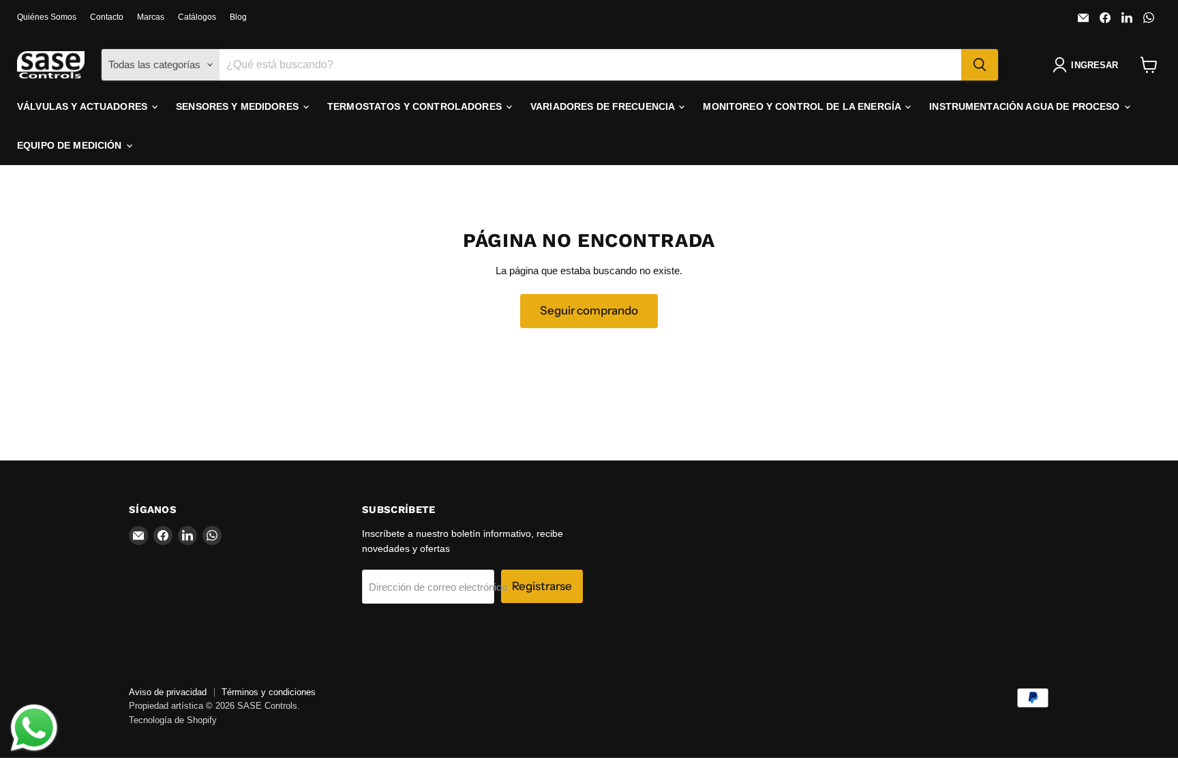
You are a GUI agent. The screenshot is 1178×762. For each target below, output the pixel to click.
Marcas (150, 17)
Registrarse (542, 586)
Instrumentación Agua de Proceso (1025, 106)
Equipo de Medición (71, 145)
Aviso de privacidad (168, 692)
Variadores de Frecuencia (604, 106)
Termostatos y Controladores (415, 106)
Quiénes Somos (46, 17)
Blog (238, 17)
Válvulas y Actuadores (83, 106)
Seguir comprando (589, 310)
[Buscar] (979, 64)
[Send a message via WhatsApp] (34, 728)
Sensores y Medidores (238, 106)
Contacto (106, 17)
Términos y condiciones (269, 692)
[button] (1088, 65)
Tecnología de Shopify (173, 720)
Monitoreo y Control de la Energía (803, 106)
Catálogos (197, 17)
